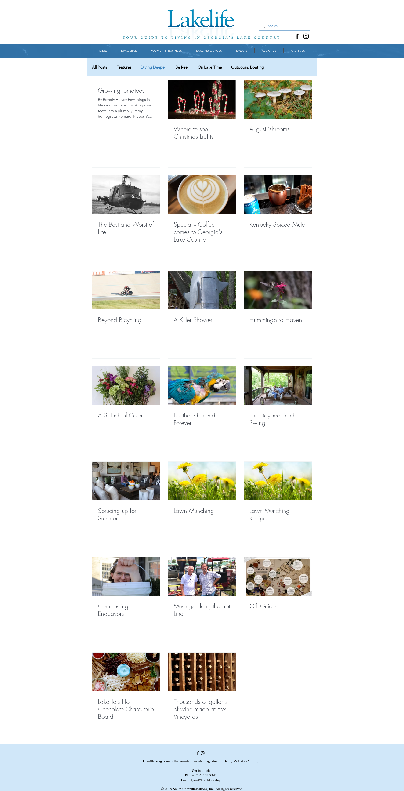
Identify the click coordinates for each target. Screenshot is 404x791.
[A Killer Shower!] (202, 290)
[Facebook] (297, 36)
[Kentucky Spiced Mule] (278, 194)
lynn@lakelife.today (206, 779)
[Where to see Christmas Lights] (202, 99)
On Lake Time (210, 67)
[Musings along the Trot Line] (202, 576)
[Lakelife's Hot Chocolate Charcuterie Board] (126, 672)
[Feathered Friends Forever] (202, 385)
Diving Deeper (153, 67)
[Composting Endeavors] (126, 576)
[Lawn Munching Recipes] (278, 481)
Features (123, 67)
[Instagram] (306, 36)
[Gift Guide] (278, 576)
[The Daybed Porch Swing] (278, 385)
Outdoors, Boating (247, 67)
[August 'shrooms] (278, 99)
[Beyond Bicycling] (126, 290)
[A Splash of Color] (126, 385)
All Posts (99, 67)
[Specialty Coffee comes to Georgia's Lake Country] (202, 194)
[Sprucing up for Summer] (126, 481)
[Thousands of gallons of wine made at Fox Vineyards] (202, 672)
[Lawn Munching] (202, 481)
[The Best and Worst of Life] (126, 194)
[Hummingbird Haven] (278, 290)
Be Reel (181, 67)
